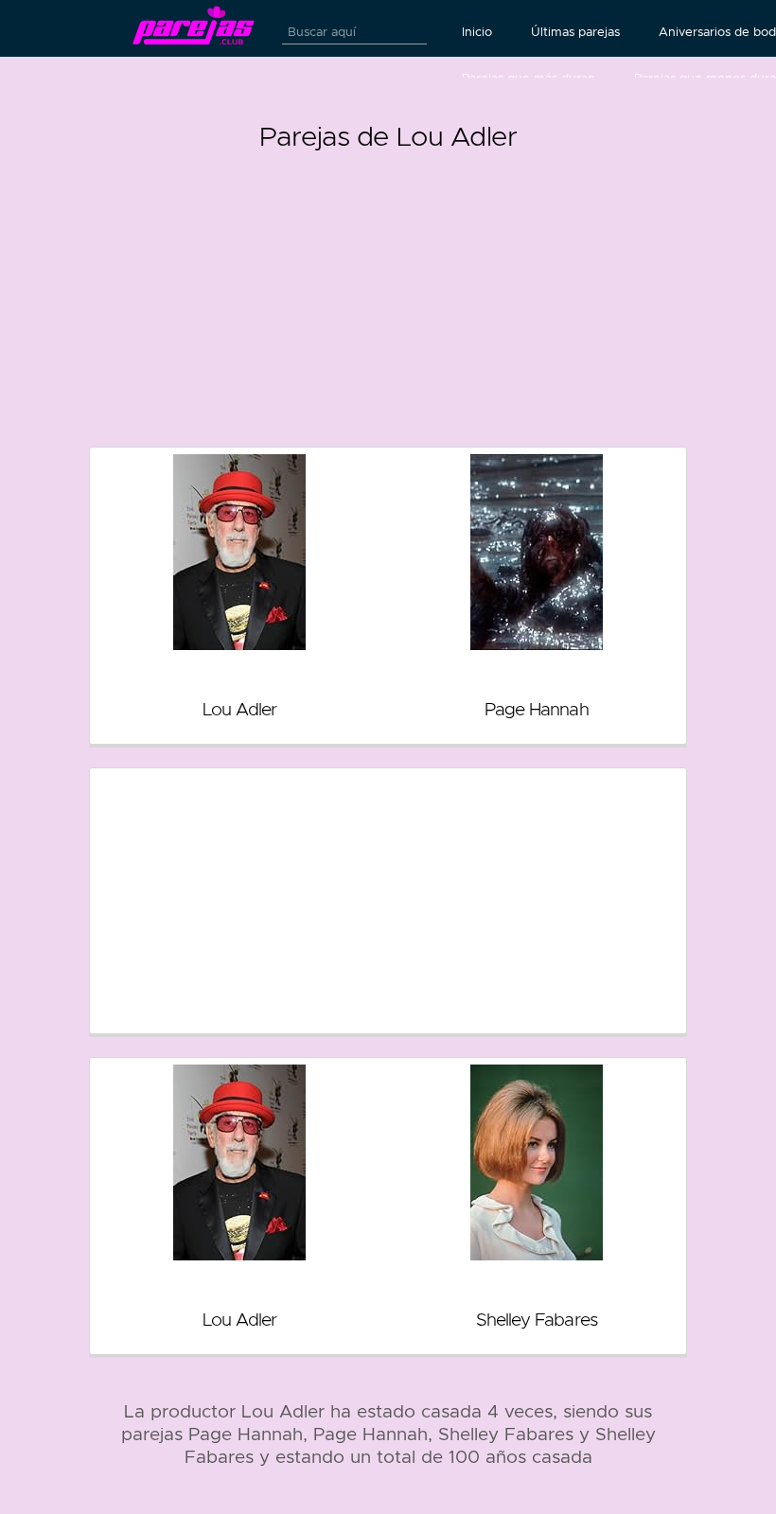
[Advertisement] (388, 291)
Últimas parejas (575, 32)
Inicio (477, 32)
